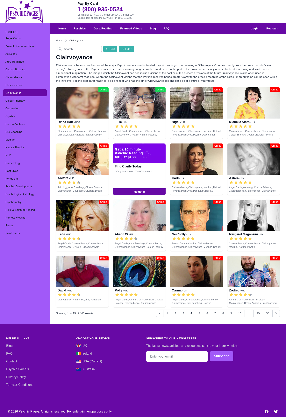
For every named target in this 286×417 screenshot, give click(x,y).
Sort (112, 48)
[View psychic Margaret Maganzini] (253, 225)
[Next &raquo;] (276, 313)
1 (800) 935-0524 (100, 9)
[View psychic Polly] (139, 281)
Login (255, 28)
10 (239, 313)
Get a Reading (103, 28)
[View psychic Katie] (82, 225)
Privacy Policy (16, 377)
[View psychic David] (82, 281)
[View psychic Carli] (139, 169)
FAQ (166, 28)
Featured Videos (131, 28)
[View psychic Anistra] (82, 169)
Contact (11, 361)
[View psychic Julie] (139, 113)
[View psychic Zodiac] (253, 281)
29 (258, 313)
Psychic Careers (17, 369)
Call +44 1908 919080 (120, 18)
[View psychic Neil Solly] (196, 225)
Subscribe (221, 356)
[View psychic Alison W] (139, 225)
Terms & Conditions (19, 384)
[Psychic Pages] (24, 11)
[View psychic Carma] (196, 281)
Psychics (80, 28)
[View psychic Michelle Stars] (253, 113)
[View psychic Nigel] (196, 113)
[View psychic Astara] (253, 169)
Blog (153, 28)
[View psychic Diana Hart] (82, 113)
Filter (128, 48)
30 (267, 313)
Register (271, 28)
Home (62, 28)
